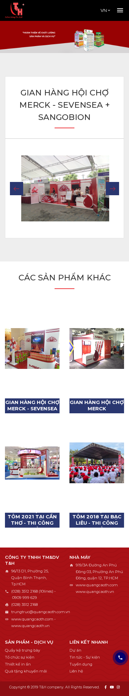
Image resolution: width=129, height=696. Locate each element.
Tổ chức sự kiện (19, 657)
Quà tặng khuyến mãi (26, 671)
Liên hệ (76, 671)
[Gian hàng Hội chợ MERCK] (96, 348)
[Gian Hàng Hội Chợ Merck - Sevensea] (32, 348)
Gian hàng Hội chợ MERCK (97, 405)
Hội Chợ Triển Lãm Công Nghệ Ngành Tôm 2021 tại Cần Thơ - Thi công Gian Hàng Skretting (32, 520)
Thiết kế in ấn (18, 664)
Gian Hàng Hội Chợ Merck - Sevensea (32, 405)
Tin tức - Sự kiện (84, 657)
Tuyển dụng (80, 664)
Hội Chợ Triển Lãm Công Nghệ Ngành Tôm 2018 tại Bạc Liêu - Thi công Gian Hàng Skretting (96, 520)
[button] (16, 188)
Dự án (75, 650)
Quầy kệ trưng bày (22, 650)
